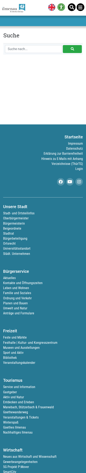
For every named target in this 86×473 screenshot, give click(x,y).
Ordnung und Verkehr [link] (17, 298)
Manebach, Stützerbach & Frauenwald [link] (28, 407)
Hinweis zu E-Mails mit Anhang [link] (62, 159)
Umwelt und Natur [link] (15, 308)
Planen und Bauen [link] (15, 303)
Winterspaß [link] (10, 422)
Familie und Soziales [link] (17, 293)
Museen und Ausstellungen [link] (21, 348)
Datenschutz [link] (74, 148)
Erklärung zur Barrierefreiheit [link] (63, 154)
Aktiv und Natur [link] (13, 397)
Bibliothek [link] (10, 358)
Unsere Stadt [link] (15, 206)
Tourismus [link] (12, 380)
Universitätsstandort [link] (16, 248)
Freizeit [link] (10, 330)
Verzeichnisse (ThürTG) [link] (67, 164)
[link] (51, 8)
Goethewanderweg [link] (15, 412)
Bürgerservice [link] (16, 271)
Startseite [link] (73, 136)
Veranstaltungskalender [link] (19, 363)
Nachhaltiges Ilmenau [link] (18, 432)
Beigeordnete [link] (12, 228)
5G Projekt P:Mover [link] (16, 467)
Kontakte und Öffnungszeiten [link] (23, 283)
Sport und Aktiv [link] (13, 353)
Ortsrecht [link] (9, 243)
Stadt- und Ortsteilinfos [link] (18, 213)
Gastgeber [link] (10, 392)
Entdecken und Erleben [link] (18, 402)
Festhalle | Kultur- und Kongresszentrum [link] (30, 343)
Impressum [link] (75, 143)
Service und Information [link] (19, 387)
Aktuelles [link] (9, 278)
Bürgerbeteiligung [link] (15, 238)
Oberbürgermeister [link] (16, 218)
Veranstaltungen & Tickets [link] (21, 417)
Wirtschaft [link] (13, 450)
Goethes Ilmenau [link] (14, 427)
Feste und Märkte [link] (15, 337)
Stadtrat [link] (8, 233)
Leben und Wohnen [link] (16, 288)
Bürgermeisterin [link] (14, 223)
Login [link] (79, 169)
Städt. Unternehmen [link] (16, 254)
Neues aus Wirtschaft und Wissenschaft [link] (30, 457)
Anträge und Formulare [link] (18, 313)
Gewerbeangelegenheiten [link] (20, 462)
